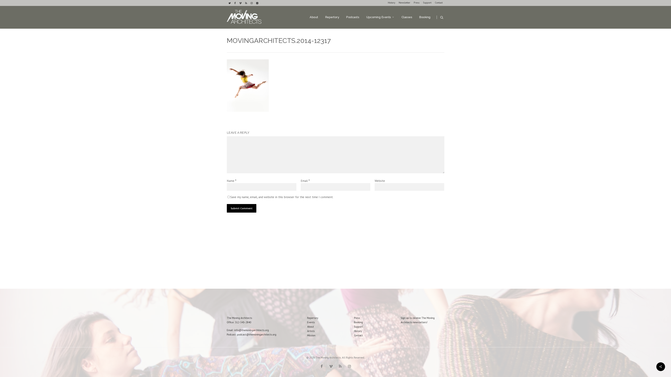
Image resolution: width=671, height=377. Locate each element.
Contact (439, 2)
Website (380, 181)
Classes (407, 17)
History (391, 2)
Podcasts (352, 17)
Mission (311, 335)
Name (231, 181)
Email (305, 181)
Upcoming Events (378, 17)
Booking (425, 17)
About (314, 17)
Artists (311, 331)
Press (417, 2)
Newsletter (404, 2)
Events (311, 322)
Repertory (332, 17)
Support (427, 2)
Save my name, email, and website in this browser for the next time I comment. (281, 197)
